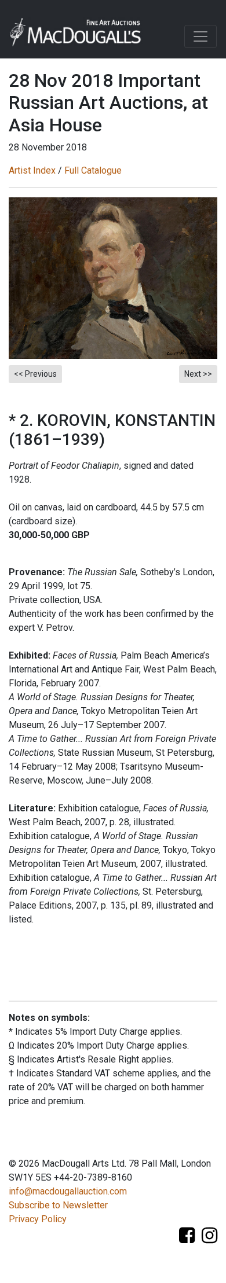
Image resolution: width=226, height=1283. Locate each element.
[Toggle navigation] (200, 36)
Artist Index (32, 170)
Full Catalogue (93, 170)
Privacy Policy (38, 1219)
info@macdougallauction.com (68, 1191)
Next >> (198, 373)
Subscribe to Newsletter (58, 1205)
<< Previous (35, 373)
